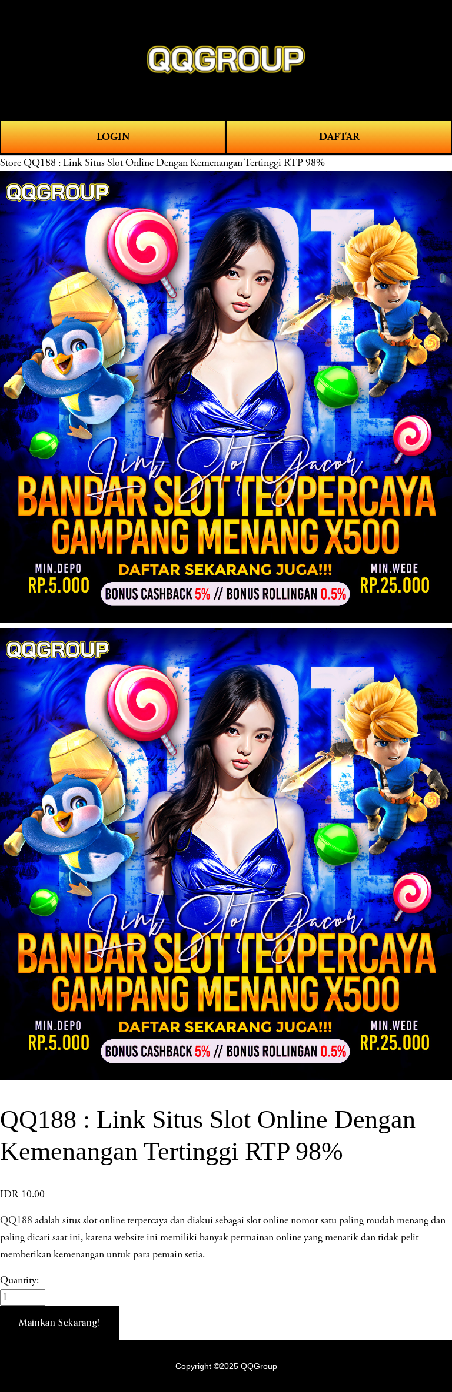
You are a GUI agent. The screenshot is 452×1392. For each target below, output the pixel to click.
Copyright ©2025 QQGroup (226, 1366)
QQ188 (16, 1220)
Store (10, 162)
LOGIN (113, 136)
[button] (59, 1323)
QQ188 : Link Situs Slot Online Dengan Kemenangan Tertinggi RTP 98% (174, 162)
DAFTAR (339, 136)
